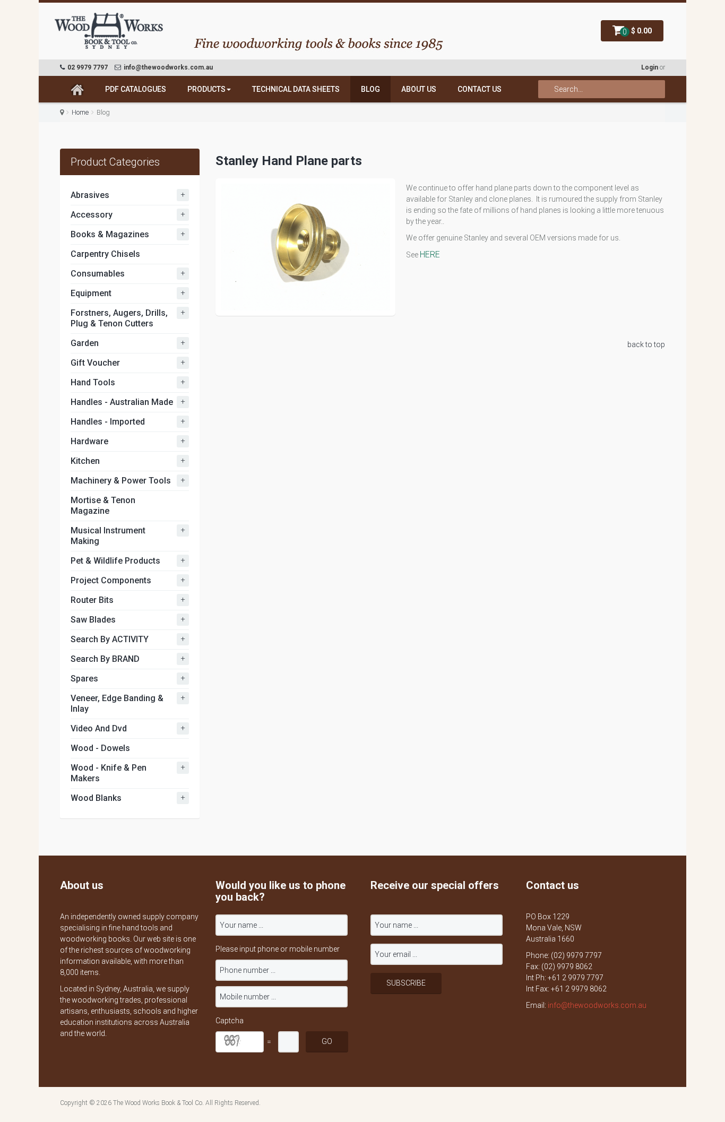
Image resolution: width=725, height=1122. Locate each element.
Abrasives (90, 195)
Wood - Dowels (100, 748)
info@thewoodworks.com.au (597, 1005)
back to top (646, 344)
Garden (85, 343)
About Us (418, 89)
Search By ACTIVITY (110, 639)
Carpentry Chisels (105, 254)
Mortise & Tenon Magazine (103, 505)
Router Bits (92, 600)
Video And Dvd (99, 728)
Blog (370, 89)
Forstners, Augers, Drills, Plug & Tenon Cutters (119, 318)
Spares (84, 679)
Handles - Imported (108, 422)
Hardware (89, 441)
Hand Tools (93, 382)
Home (80, 112)
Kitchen (85, 461)
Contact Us (480, 89)
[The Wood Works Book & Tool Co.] (109, 31)
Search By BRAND (105, 659)
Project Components (111, 580)
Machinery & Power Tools (121, 481)
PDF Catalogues (135, 89)
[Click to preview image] (305, 247)
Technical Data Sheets (296, 89)
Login (649, 67)
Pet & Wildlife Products (115, 561)
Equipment (91, 293)
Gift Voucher (95, 363)
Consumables (98, 274)
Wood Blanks (96, 798)
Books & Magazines (110, 234)
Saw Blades (93, 620)
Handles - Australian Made (122, 402)
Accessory (92, 215)
